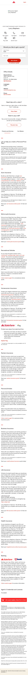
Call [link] (2, 278)
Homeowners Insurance (7, 294)
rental (12, 180)
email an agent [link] (8, 278)
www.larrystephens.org (9, 90)
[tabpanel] (14, 83)
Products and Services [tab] (7, 131)
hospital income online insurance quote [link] (17, 547)
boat (17, 255)
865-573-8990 (7, 94)
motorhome (4, 255)
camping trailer (11, 255)
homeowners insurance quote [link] (14, 320)
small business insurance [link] (13, 461)
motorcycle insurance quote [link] (14, 241)
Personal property (16, 299)
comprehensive (5, 180)
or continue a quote (14, 63)
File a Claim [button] (14, 111)
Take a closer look (5, 502)
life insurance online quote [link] (13, 510)
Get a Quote (14, 60)
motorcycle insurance (14, 228)
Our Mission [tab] (20, 131)
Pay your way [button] (14, 125)
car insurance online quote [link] (13, 203)
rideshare (18, 180)
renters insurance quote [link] (13, 378)
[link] (22, 34)
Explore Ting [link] (4, 340)
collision (22, 179)
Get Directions (7, 81)
